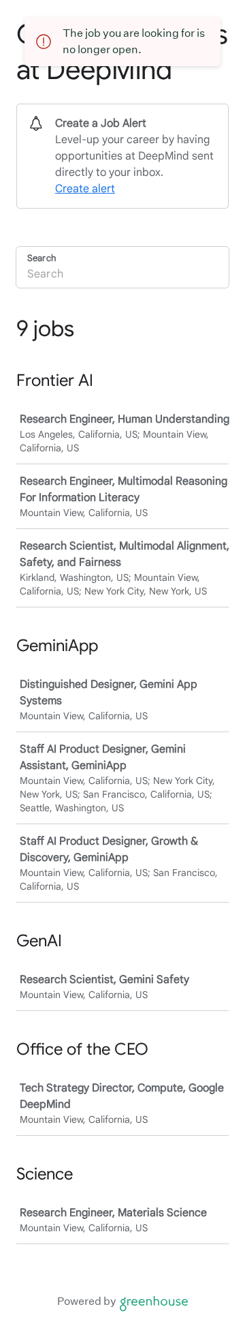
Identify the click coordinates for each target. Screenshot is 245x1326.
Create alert (85, 189)
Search (41, 258)
